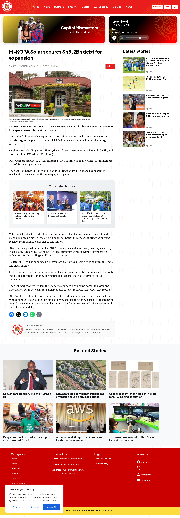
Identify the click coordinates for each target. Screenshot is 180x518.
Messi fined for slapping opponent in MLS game (157, 96)
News (47, 6)
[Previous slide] (5, 30)
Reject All (35, 507)
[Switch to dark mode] (175, 7)
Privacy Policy (101, 463)
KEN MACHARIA (21, 66)
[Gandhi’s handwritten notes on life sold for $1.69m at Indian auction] (134, 375)
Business (59, 6)
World (128, 6)
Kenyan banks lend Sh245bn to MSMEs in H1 (27, 395)
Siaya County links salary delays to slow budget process (27, 216)
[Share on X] (18, 314)
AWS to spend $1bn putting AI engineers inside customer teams (80, 439)
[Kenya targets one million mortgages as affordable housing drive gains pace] (81, 375)
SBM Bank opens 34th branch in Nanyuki (58, 214)
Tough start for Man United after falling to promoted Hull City (156, 134)
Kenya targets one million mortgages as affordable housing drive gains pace (80, 395)
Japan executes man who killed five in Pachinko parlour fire (131, 439)
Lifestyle (73, 6)
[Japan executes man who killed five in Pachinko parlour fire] (134, 418)
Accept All (51, 507)
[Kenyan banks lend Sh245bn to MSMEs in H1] (28, 375)
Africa (36, 6)
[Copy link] (39, 314)
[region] (34, 499)
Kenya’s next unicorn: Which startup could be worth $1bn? (25, 439)
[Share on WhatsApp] (32, 314)
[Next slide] (56, 30)
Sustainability (101, 6)
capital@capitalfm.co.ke (72, 458)
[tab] (24, 40)
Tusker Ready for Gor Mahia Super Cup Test (156, 78)
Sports (85, 6)
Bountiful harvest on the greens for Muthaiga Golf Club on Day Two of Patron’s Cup (95, 217)
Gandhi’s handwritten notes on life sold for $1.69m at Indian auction (133, 395)
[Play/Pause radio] (114, 38)
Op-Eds (117, 6)
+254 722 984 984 (70, 464)
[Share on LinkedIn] (25, 314)
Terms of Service (103, 458)
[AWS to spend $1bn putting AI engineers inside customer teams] (81, 418)
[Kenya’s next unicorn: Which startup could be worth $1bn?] (28, 418)
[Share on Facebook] (11, 314)
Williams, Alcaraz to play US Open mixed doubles (157, 115)
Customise (17, 507)
